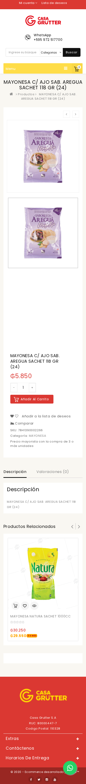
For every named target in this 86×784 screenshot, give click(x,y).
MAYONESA (37, 436)
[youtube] (55, 779)
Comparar (24, 423)
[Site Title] (43, 20)
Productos (26, 94)
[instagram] (47, 779)
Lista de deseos (54, 3)
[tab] (15, 472)
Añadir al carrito (35, 399)
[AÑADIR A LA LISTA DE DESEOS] (25, 606)
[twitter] (39, 779)
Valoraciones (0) (52, 471)
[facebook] (31, 779)
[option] (43, 233)
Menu (11, 68)
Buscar (72, 52)
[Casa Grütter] (12, 94)
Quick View (34, 606)
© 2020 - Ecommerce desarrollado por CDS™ (45, 772)
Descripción (15, 471)
